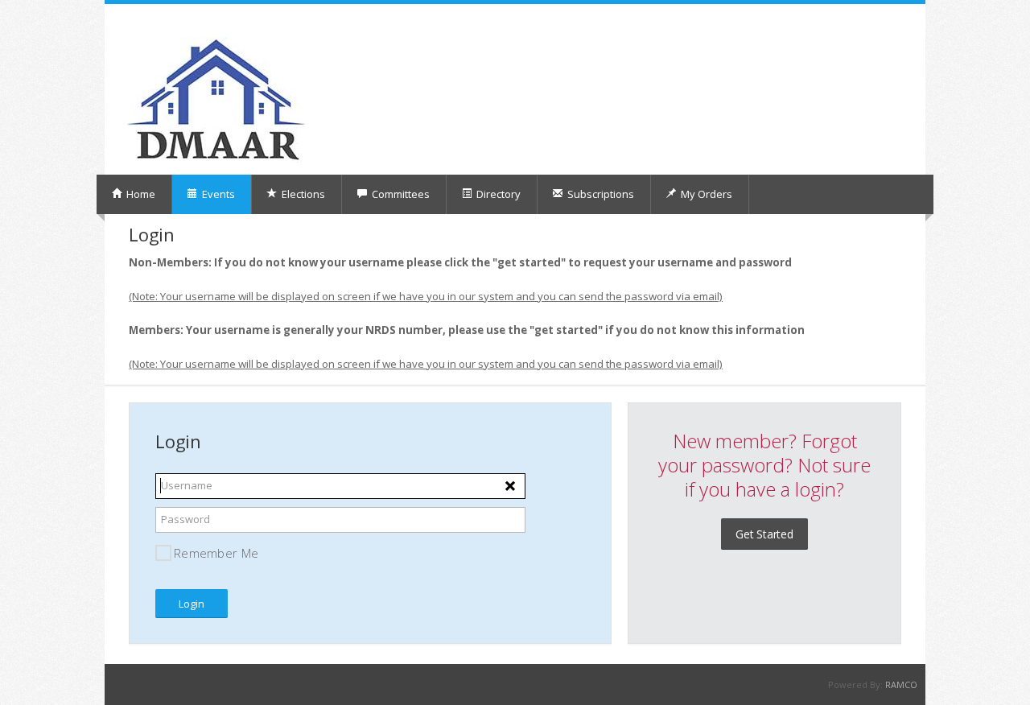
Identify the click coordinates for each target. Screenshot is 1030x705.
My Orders (705, 194)
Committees (399, 194)
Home (139, 194)
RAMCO (901, 684)
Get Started (764, 534)
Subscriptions (599, 194)
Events (217, 194)
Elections (302, 194)
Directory (497, 194)
